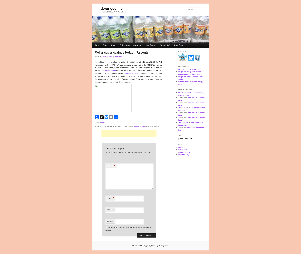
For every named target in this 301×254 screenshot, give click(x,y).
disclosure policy (140, 127)
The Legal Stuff (165, 45)
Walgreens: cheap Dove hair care (190, 72)
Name (110, 198)
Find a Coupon (125, 45)
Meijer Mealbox (132, 73)
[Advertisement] (128, 133)
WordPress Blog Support (140, 246)
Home (97, 45)
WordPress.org (183, 154)
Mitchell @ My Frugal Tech (160, 246)
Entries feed (182, 150)
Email (110, 210)
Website (110, 221)
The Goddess (119, 57)
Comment (111, 166)
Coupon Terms (179, 45)
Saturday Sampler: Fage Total (189, 74)
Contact (113, 45)
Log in (180, 147)
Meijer (103, 122)
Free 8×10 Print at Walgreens (188, 69)
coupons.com (137, 45)
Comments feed (184, 152)
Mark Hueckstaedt (184, 93)
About (105, 45)
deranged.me (112, 8)
